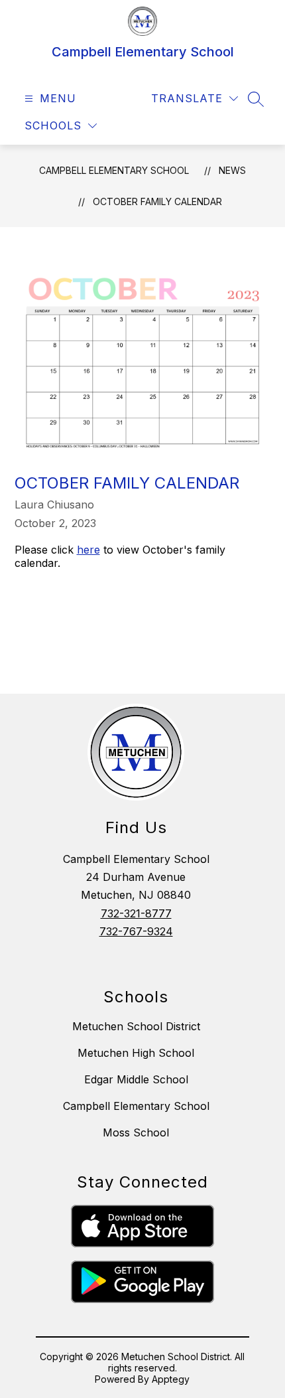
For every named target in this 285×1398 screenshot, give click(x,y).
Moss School (136, 1132)
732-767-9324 (136, 931)
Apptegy (171, 1379)
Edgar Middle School (136, 1079)
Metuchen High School (136, 1052)
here (88, 549)
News (232, 170)
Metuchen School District (136, 1026)
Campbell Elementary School (114, 170)
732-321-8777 (136, 913)
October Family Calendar (157, 201)
